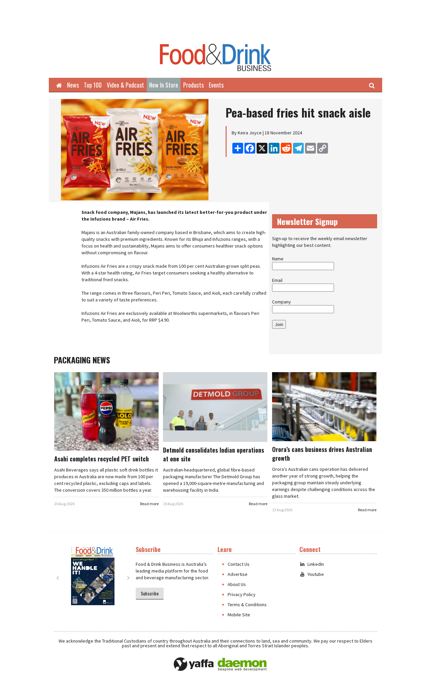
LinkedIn (315, 564)
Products (193, 84)
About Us (237, 584)
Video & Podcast (125, 84)
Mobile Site (239, 615)
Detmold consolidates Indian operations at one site (213, 454)
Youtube (315, 574)
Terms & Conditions (247, 604)
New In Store (163, 84)
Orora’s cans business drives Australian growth (322, 453)
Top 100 (93, 84)
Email (277, 280)
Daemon (242, 664)
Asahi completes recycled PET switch (101, 458)
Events (216, 84)
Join (279, 324)
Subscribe (150, 593)
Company (281, 302)
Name (278, 259)
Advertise (237, 574)
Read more (149, 503)
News (73, 84)
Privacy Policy (242, 594)
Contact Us (239, 564)
